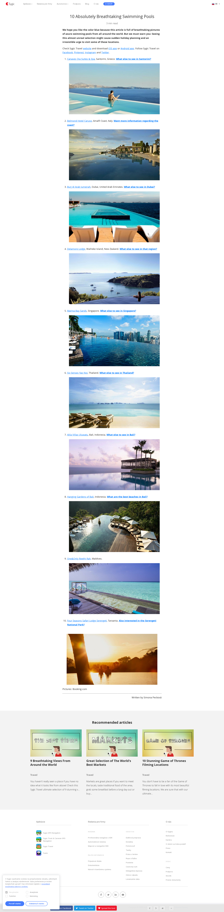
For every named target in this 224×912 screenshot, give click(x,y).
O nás (96, 4)
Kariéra (169, 840)
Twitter (105, 52)
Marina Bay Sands (77, 310)
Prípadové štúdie (95, 861)
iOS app (112, 48)
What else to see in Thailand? (117, 372)
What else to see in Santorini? (133, 59)
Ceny (168, 867)
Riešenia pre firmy (44, 4)
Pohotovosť (130, 846)
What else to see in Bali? (121, 434)
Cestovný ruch (131, 867)
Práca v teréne (132, 854)
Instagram (90, 52)
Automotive (62, 4)
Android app (127, 48)
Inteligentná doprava (134, 871)
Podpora (76, 4)
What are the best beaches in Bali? (127, 496)
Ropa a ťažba (131, 858)
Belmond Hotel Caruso (79, 120)
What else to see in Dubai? (139, 187)
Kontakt (169, 852)
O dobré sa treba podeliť (176, 844)
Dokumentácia (93, 865)
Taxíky (128, 850)
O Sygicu (169, 832)
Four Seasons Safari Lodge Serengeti (87, 620)
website (87, 48)
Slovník (168, 876)
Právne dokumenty (173, 880)
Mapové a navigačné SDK (98, 846)
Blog (87, 4)
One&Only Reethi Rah (79, 558)
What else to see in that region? (138, 249)
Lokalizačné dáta (132, 879)
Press (168, 848)
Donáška (129, 842)
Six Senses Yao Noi (77, 372)
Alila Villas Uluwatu (77, 434)
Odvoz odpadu (132, 875)
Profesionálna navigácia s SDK (100, 838)
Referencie (170, 836)
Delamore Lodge (76, 248)
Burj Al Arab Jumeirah (79, 186)
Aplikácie (27, 4)
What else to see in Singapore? (118, 310)
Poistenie (129, 862)
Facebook (67, 52)
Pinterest (79, 52)
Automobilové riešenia (97, 842)
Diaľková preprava (133, 838)
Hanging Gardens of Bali (80, 496)
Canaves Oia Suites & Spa (81, 58)
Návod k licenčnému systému (99, 869)
